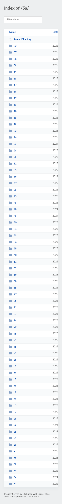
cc (15, 399)
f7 (15, 471)
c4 (15, 373)
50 (15, 222)
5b (15, 249)
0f (15, 65)
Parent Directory (22, 39)
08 (15, 59)
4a (15, 203)
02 (15, 46)
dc (15, 412)
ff (14, 484)
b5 (15, 360)
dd (15, 419)
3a (15, 190)
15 (15, 79)
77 (15, 294)
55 (15, 236)
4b (15, 209)
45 (15, 196)
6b (15, 281)
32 (15, 164)
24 (15, 137)
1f (15, 124)
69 (15, 275)
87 (15, 314)
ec (15, 451)
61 (15, 262)
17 (15, 85)
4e (15, 216)
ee (15, 458)
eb (15, 445)
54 (15, 229)
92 (15, 327)
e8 (15, 438)
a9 (15, 353)
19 (15, 98)
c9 (15, 392)
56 (15, 242)
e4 (15, 425)
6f (15, 288)
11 (15, 72)
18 (15, 92)
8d (15, 320)
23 (15, 131)
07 (15, 52)
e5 (15, 432)
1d (15, 118)
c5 (15, 379)
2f (15, 157)
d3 (15, 405)
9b (15, 334)
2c (15, 144)
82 (15, 307)
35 (15, 170)
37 (15, 183)
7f (15, 301)
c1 (15, 366)
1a (15, 105)
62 (15, 268)
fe (15, 477)
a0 (15, 340)
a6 (15, 347)
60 (15, 255)
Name (12, 32)
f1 (15, 464)
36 (15, 177)
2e (15, 151)
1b (15, 111)
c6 (15, 386)
